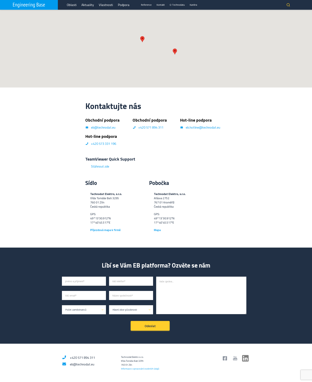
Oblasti (72, 4)
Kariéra (193, 4)
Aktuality (87, 4)
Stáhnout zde (100, 166)
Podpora (124, 4)
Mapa (157, 230)
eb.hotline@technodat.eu (203, 127)
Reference (146, 4)
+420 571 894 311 (150, 127)
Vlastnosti (106, 4)
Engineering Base (29, 5)
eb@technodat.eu (103, 127)
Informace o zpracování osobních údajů (140, 368)
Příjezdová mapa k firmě (105, 230)
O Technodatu (177, 4)
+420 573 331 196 (103, 143)
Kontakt (160, 4)
